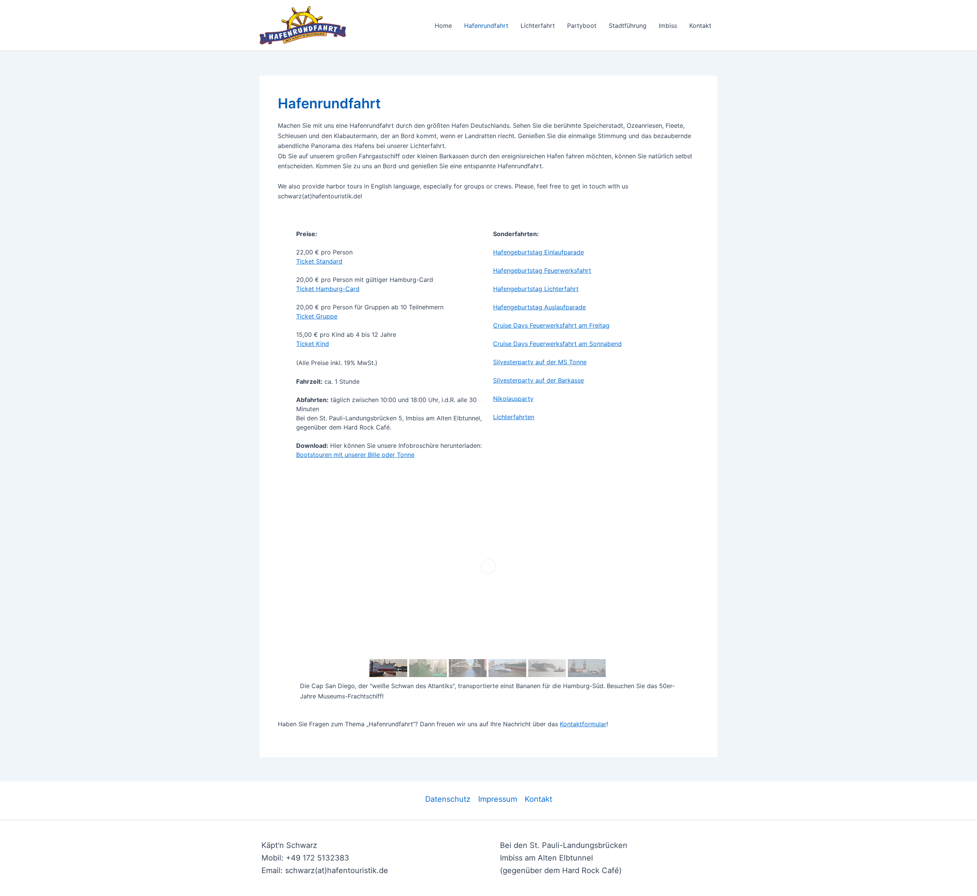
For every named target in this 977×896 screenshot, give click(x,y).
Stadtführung (627, 25)
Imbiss (668, 25)
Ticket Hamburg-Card (328, 289)
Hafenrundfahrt (486, 25)
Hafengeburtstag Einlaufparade (538, 252)
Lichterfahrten (513, 417)
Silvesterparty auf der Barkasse (538, 380)
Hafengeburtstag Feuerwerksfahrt (542, 270)
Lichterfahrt (538, 25)
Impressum (497, 799)
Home (443, 25)
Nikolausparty (513, 398)
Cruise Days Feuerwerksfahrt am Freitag (551, 325)
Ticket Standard (319, 261)
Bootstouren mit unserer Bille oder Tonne (355, 454)
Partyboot (582, 25)
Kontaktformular (583, 724)
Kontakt (700, 25)
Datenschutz (448, 799)
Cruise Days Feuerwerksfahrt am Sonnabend (557, 343)
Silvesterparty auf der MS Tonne (540, 362)
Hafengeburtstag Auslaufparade (539, 307)
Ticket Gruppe (316, 316)
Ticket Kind (312, 343)
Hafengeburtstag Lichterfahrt (536, 289)
